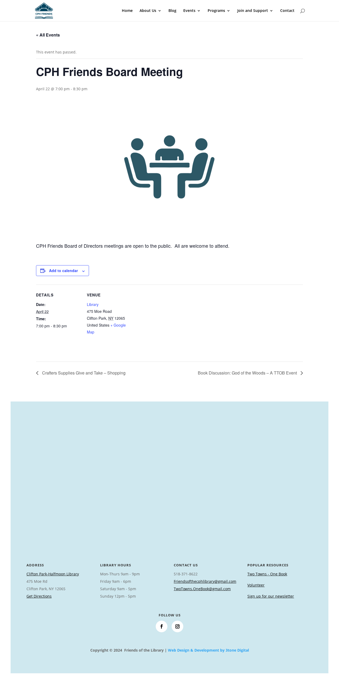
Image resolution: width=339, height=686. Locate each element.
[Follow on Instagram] (177, 626)
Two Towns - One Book (267, 573)
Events (189, 11)
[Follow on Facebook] (161, 626)
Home (127, 11)
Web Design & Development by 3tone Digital (208, 650)
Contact (287, 11)
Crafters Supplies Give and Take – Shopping (83, 373)
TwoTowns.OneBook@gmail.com (202, 588)
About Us (148, 11)
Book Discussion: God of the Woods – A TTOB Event (248, 373)
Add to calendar (63, 270)
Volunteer (256, 585)
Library (93, 304)
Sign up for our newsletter (270, 596)
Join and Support (252, 11)
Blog (172, 11)
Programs (216, 11)
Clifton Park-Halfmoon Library (52, 573)
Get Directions (39, 596)
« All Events (48, 35)
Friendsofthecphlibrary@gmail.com (205, 581)
